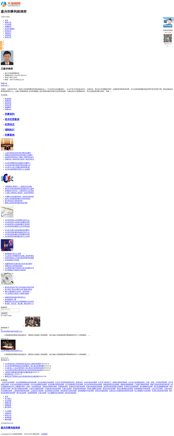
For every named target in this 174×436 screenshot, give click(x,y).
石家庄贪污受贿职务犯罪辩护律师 (121, 391)
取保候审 (8, 99)
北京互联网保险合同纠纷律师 (26, 382)
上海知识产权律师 (37, 391)
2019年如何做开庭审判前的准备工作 (18, 165)
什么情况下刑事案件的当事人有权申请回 (19, 256)
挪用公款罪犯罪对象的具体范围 (16, 203)
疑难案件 (8, 107)
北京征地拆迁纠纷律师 (46, 382)
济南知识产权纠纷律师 (77, 386)
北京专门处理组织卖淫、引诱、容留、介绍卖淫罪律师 (147, 382)
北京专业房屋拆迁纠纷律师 (19, 384)
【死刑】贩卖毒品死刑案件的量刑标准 (18, 372)
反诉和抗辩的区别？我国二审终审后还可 (19, 157)
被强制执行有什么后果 (13, 254)
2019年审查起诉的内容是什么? (11, 351)
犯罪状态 (8, 31)
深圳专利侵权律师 (101, 391)
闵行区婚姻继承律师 (161, 386)
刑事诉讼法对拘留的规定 (14, 266)
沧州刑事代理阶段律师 (56, 384)
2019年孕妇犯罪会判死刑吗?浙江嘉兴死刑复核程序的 (24, 370)
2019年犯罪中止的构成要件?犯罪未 (17, 224)
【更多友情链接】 (70, 393)
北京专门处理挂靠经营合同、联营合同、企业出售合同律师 (76, 382)
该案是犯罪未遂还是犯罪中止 (15, 297)
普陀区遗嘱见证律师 (94, 388)
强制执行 (8, 33)
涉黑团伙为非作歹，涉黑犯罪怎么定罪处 (19, 191)
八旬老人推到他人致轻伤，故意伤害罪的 (19, 193)
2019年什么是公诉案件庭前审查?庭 (17, 167)
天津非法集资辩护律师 (160, 391)
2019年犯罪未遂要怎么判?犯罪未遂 (17, 226)
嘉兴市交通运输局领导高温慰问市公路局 (19, 188)
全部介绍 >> (5, 85)
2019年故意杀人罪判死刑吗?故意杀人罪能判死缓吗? (23, 364)
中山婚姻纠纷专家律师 (56, 393)
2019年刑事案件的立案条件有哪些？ (18, 163)
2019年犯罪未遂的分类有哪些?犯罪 (17, 234)
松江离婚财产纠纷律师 (143, 391)
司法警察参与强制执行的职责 (15, 270)
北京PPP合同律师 (8, 382)
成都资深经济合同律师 (111, 384)
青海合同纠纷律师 (109, 388)
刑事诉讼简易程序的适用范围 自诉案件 (19, 155)
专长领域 (8, 24)
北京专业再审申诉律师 (39, 384)
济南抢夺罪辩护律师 (49, 386)
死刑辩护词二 (9, 374)
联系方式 (8, 37)
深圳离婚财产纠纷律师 (86, 391)
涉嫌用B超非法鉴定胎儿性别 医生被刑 (18, 264)
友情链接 (8, 417)
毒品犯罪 (8, 103)
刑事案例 (9, 135)
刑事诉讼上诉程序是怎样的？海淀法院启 (19, 159)
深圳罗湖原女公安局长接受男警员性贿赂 (19, 258)
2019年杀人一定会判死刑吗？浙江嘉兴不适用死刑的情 (24, 368)
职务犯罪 (8, 105)
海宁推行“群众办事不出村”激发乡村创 (18, 289)
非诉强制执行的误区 (12, 260)
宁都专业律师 (67, 388)
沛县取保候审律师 (79, 388)
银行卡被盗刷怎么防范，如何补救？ (18, 291)
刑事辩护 (8, 101)
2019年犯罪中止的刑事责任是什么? (17, 220)
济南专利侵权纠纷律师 (94, 386)
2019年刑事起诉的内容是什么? (11, 331)
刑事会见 (8, 109)
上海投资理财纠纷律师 (21, 391)
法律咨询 (8, 413)
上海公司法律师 (157, 388)
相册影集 (8, 405)
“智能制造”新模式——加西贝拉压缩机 (18, 186)
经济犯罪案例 (9, 29)
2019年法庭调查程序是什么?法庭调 (17, 169)
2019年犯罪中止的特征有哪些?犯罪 (17, 222)
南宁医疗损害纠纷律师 (20, 388)
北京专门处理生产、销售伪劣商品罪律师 (112, 382)
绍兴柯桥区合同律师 (52, 391)
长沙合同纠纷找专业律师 (93, 384)
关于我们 (8, 398)
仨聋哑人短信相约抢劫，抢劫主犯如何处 (19, 196)
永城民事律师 (32, 393)
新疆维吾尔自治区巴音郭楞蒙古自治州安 (19, 301)
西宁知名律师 (21, 393)
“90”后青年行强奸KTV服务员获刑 (17, 293)
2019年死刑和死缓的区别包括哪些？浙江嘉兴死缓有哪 (24, 366)
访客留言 (8, 35)
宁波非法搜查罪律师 (36, 388)
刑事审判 (8, 27)
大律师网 (44, 434)
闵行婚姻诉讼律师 (146, 386)
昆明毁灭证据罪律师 (131, 386)
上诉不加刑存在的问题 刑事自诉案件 (18, 153)
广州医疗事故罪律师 (142, 384)
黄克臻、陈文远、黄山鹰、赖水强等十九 (19, 303)
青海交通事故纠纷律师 (125, 388)
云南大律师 (42, 393)
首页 (6, 20)
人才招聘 (8, 411)
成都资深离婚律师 (126, 384)
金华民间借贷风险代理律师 (113, 386)
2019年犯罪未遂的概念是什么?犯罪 (17, 236)
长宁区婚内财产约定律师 (74, 384)
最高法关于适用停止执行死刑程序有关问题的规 (22, 376)
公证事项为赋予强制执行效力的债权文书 (19, 268)
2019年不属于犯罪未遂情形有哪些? (17, 230)
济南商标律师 (63, 386)
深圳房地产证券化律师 (68, 391)
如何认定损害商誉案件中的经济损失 (18, 198)
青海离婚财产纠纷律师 (142, 388)
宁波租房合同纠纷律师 (53, 388)
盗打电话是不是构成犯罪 (14, 201)
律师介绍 (8, 22)
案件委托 (8, 407)
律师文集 (8, 403)
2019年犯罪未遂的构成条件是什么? (17, 232)
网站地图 (8, 419)
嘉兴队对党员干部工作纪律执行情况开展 (19, 287)
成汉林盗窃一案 (10, 299)
